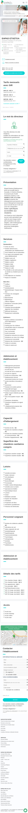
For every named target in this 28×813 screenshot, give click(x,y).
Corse (2, 761)
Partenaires (3, 730)
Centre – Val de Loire (5, 759)
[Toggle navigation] (26, 2)
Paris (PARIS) (3, 799)
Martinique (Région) (5, 774)
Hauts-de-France (4, 768)
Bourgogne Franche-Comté (6, 755)
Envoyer (21, 161)
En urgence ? (10, 672)
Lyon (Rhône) (3, 794)
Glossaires (3, 726)
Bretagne (2, 757)
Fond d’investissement (5, 744)
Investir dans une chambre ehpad (7, 724)
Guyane (2, 766)
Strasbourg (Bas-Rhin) (5, 803)
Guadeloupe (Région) (5, 764)
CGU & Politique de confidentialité (16, 809)
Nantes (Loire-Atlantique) (6, 797)
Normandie (3, 775)
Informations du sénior (12, 657)
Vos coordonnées (10, 677)
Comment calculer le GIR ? (11, 103)
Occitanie (3, 779)
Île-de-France (3, 770)
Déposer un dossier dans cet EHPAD (13, 73)
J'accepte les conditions (13, 690)
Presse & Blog (3, 743)
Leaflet (14, 644)
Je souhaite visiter (11, 674)
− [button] (2, 634)
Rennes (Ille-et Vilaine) (5, 801)
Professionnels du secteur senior (7, 741)
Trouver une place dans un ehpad (7, 721)
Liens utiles (3, 728)
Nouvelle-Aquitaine (5, 777)
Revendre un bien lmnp (5, 723)
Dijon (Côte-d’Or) (4, 790)
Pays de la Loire (4, 781)
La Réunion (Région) (5, 772)
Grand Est (3, 763)
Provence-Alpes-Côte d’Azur (6, 783)
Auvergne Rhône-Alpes (5, 754)
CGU (8, 695)
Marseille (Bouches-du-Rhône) (7, 795)
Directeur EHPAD (4, 739)
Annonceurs (3, 746)
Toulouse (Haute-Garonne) (6, 805)
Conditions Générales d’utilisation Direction (9, 732)
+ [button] (2, 632)
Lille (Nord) (3, 792)
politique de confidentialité (12, 171)
